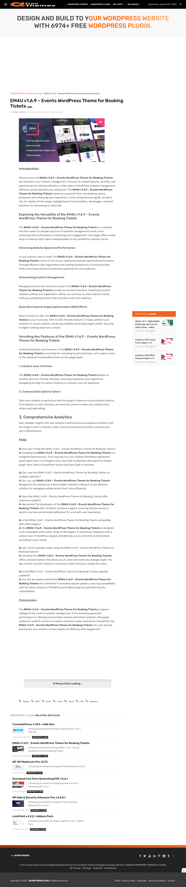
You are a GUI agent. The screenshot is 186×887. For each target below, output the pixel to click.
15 (154, 362)
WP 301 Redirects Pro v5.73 (30, 761)
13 (154, 346)
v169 (82, 701)
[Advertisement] (93, 66)
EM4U (37, 701)
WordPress (94, 701)
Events (48, 701)
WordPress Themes (78, 4)
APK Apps (117, 4)
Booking (26, 701)
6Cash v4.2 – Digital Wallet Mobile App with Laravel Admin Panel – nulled (147, 324)
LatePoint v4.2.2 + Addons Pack (32, 816)
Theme (59, 701)
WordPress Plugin (100, 4)
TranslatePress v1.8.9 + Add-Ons (33, 724)
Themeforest (110, 868)
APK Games (132, 4)
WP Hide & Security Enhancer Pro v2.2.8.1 (39, 797)
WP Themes (75, 868)
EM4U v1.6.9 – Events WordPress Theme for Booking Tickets (51, 743)
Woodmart (97, 868)
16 (154, 331)
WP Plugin (86, 868)
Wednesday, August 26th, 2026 (162, 4)
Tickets (71, 701)
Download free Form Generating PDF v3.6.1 (40, 778)
